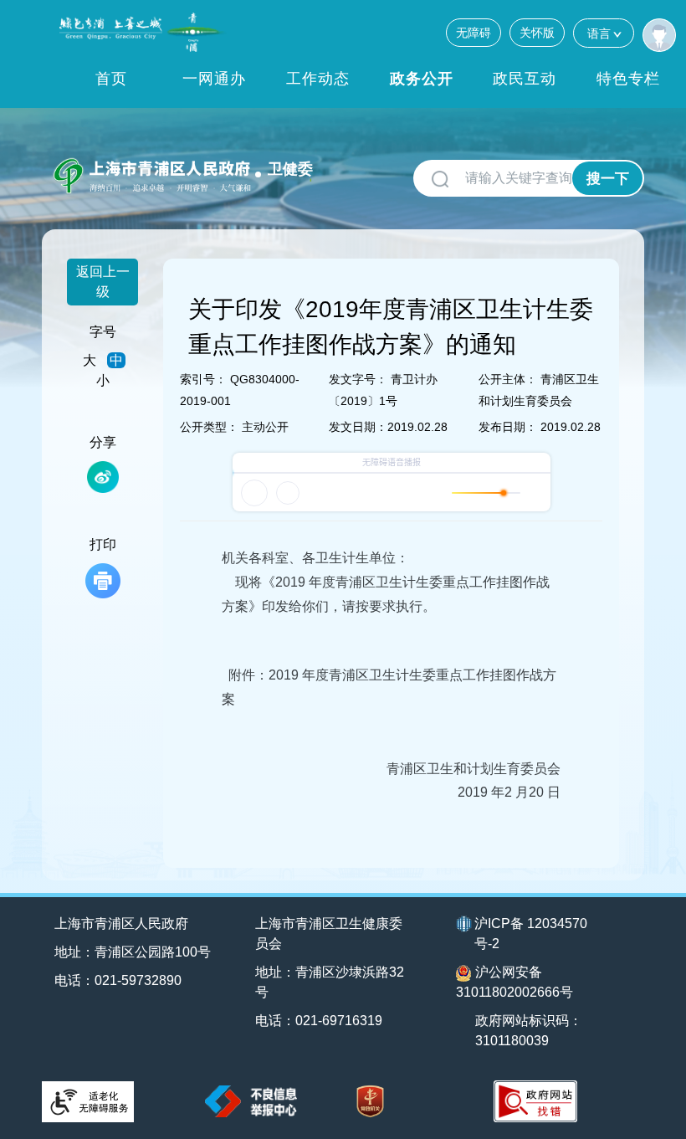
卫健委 (290, 169)
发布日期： (508, 427)
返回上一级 (103, 281)
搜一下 (607, 179)
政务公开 (421, 78)
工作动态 (318, 78)
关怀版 (537, 32)
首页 (111, 78)
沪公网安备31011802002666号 (514, 982)
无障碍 (473, 32)
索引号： (203, 379)
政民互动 (524, 78)
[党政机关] (370, 1102)
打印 (103, 544)
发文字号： (358, 379)
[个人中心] (659, 35)
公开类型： (209, 427)
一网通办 (214, 78)
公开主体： (508, 379)
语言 (599, 33)
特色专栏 (628, 78)
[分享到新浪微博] (102, 477)
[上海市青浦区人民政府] (143, 32)
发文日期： (358, 427)
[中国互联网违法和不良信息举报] (251, 1100)
